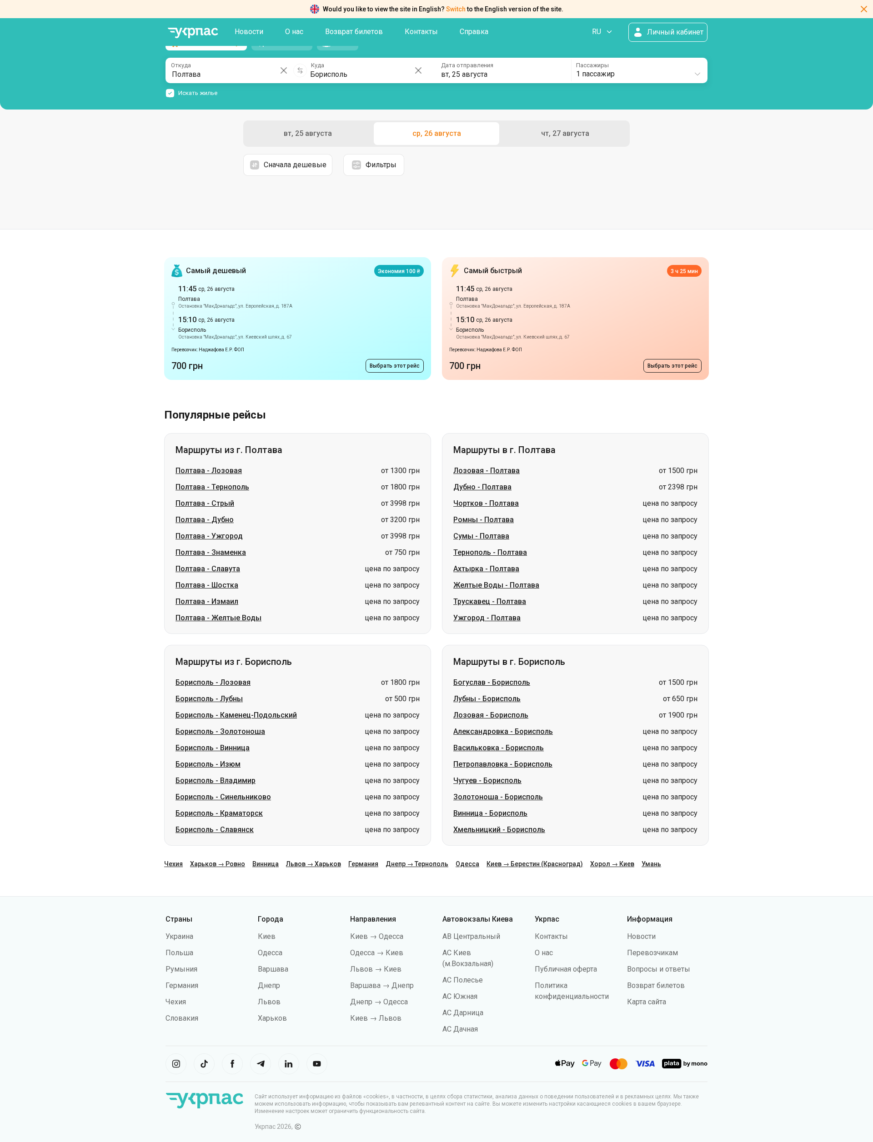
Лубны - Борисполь (487, 698)
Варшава (273, 969)
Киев (267, 936)
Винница (265, 864)
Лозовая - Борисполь (490, 715)
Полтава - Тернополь (212, 487)
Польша (179, 952)
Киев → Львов (375, 1018)
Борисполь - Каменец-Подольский (236, 715)
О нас (294, 31)
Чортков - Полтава (486, 503)
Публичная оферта (566, 969)
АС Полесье (462, 980)
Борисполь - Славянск (215, 829)
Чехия (173, 864)
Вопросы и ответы (658, 969)
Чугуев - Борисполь (487, 780)
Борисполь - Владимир (216, 780)
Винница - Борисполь (490, 813)
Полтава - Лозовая (209, 470)
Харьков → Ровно (217, 864)
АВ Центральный (471, 936)
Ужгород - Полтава (487, 617)
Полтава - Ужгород (209, 536)
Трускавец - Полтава (489, 601)
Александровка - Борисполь (503, 731)
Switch (456, 9)
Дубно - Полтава (482, 487)
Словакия (182, 1018)
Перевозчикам (652, 952)
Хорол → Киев (612, 864)
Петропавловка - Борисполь (502, 764)
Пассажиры (592, 65)
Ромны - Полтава (483, 519)
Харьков (272, 1018)
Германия (363, 864)
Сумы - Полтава (481, 536)
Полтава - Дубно (205, 519)
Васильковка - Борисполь (498, 747)
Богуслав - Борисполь (491, 682)
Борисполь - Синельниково (223, 797)
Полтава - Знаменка (211, 552)
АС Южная (459, 996)
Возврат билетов (354, 31)
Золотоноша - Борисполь (498, 797)
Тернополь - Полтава (490, 552)
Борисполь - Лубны (209, 698)
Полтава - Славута (208, 568)
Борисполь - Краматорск (219, 813)
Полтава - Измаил (207, 601)
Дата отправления (467, 65)
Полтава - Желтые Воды (218, 617)
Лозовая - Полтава (486, 470)
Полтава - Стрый (205, 503)
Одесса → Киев (376, 952)
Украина (179, 936)
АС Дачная (460, 1029)
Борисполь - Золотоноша (220, 731)
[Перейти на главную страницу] (193, 33)
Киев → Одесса (376, 936)
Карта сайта (646, 1001)
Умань (651, 864)
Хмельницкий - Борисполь (499, 829)
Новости (249, 31)
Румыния (181, 969)
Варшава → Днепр (382, 985)
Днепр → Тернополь (417, 864)
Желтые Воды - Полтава (496, 585)
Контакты (421, 31)
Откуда (181, 65)
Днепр (269, 985)
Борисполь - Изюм (208, 764)
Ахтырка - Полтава (486, 568)
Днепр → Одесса (379, 1001)
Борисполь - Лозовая (213, 682)
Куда (317, 65)
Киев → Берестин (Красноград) (535, 864)
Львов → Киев (375, 969)
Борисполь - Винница (213, 747)
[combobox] (639, 70)
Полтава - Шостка (207, 585)
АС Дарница (462, 1012)
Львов (269, 1001)
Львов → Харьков (313, 864)
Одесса (467, 864)
